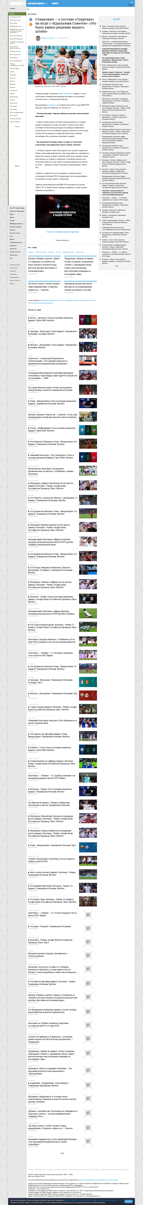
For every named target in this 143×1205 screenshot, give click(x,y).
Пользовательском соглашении (107, 1200)
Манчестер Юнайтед (23, 182)
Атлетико (17, 170)
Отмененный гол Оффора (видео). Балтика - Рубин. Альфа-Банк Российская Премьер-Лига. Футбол (115, 247)
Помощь (31, 1169)
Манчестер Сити (17, 182)
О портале (50, 1169)
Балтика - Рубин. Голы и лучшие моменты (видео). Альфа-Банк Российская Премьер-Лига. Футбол (115, 171)
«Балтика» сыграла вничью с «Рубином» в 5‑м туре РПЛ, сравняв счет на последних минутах (115, 193)
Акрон (12, 130)
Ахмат (17, 130)
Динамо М (17, 136)
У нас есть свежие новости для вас (62, 232)
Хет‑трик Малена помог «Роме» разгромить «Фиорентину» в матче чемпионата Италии (115, 60)
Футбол (12, 14)
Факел (23, 154)
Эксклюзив (80, 252)
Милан (12, 188)
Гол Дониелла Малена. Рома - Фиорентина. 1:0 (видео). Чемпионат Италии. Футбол (115, 205)
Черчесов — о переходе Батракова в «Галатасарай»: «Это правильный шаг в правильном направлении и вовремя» (116, 44)
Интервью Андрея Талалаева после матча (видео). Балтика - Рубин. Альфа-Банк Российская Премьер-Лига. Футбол (116, 109)
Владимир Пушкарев (48, 38)
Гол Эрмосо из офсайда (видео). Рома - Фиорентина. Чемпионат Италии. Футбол (116, 235)
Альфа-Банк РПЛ (68, 252)
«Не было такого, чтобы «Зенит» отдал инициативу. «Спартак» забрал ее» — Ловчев (44, 286)
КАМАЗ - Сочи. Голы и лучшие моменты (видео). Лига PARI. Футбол (115, 241)
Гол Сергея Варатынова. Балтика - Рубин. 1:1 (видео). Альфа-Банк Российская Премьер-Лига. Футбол (115, 185)
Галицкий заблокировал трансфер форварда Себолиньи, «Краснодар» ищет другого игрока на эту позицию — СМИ (116, 52)
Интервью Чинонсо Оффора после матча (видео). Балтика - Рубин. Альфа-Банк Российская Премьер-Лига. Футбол (116, 163)
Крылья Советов (17, 142)
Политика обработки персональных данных (115, 1169)
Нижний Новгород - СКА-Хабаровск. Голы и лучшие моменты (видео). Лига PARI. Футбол (116, 94)
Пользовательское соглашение (79, 1169)
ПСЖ (23, 188)
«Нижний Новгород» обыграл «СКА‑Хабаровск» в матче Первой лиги (116, 228)
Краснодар (12, 142)
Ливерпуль (12, 182)
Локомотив (23, 142)
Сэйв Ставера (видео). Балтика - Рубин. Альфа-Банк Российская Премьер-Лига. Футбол (116, 222)
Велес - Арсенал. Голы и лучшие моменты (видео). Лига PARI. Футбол (115, 27)
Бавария (23, 170)
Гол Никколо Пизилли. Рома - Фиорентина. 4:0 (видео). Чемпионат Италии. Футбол (115, 86)
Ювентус (17, 200)
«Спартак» (52, 105)
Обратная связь (40, 1169)
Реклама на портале (61, 1169)
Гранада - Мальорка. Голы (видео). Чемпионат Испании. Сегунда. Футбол (116, 32)
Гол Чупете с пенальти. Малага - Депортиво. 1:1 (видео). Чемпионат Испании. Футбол (114, 117)
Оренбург (12, 148)
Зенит (23, 136)
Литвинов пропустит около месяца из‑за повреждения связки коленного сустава (78, 286)
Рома (17, 194)
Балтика (23, 130)
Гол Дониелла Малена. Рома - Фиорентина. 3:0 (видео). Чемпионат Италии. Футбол (115, 124)
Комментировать (62, 240)
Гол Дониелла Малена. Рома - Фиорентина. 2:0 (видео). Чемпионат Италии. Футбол (115, 148)
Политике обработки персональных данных (79, 1200)
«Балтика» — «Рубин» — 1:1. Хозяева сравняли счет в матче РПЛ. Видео (115, 199)
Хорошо (128, 1201)
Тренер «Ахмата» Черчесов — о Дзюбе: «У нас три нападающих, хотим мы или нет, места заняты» (116, 74)
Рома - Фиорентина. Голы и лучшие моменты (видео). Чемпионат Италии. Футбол (116, 67)
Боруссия (17, 176)
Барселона (12, 176)
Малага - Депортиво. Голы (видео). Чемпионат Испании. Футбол (114, 37)
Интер (23, 176)
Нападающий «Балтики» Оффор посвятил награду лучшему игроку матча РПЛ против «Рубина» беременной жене (115, 140)
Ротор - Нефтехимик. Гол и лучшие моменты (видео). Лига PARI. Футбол (115, 80)
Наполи (17, 188)
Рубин (12, 154)
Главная (12, 8)
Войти (131, 5)
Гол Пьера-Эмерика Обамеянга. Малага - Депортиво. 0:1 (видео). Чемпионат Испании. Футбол (116, 155)
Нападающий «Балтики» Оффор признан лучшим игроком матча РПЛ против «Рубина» (116, 178)
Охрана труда (95, 1169)
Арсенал (12, 170)
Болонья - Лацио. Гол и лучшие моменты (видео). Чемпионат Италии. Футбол (116, 261)
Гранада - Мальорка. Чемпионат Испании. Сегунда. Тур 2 (114, 211)
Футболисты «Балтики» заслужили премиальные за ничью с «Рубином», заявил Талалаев (116, 101)
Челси (23, 194)
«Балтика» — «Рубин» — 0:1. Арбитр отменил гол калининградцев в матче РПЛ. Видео (116, 254)
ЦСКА (17, 160)
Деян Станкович (66, 94)
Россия (58, 252)
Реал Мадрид (12, 194)
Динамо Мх (12, 136)
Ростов (17, 148)
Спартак (17, 154)
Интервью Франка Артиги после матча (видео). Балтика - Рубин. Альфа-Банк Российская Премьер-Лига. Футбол (116, 131)
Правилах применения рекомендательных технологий (98, 1180)
